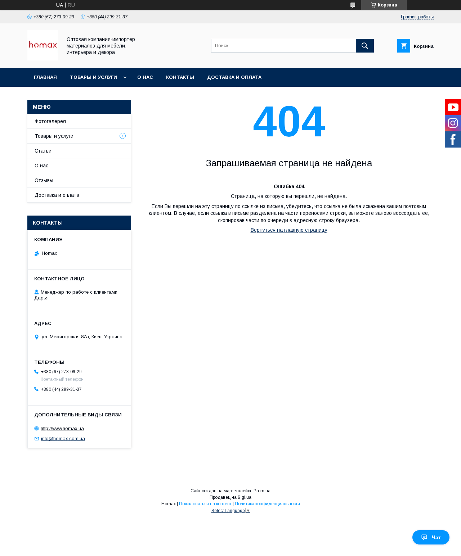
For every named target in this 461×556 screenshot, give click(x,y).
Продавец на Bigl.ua (230, 497)
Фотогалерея (50, 121)
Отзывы (44, 180)
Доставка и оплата (234, 77)
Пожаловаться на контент (205, 503)
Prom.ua (262, 490)
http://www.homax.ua (62, 428)
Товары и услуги (93, 77)
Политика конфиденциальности (267, 503)
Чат (436, 537)
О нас (145, 77)
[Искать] (365, 46)
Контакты (180, 77)
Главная (45, 77)
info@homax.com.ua (63, 438)
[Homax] (42, 59)
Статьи (43, 151)
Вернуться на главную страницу (289, 230)
